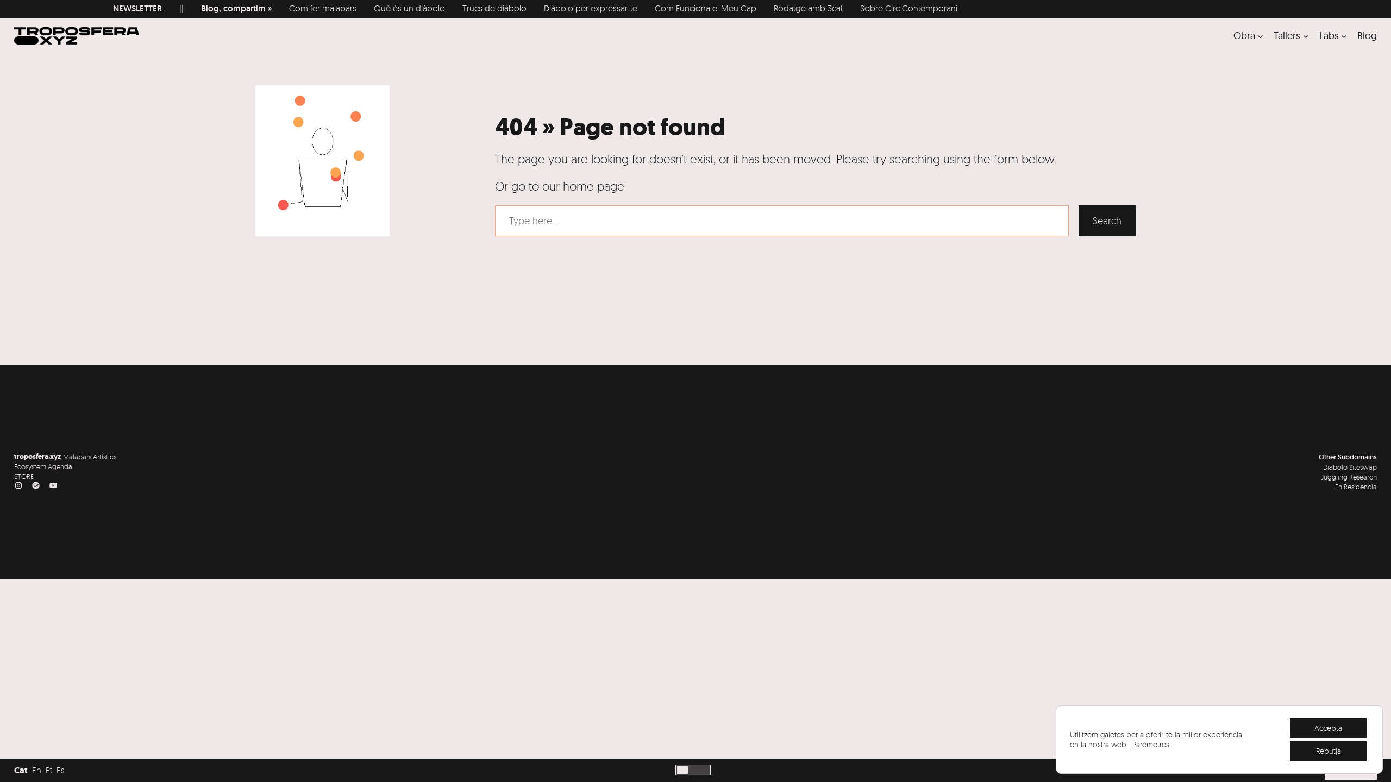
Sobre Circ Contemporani (864, 8)
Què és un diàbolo (364, 8)
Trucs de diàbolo (450, 8)
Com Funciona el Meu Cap (661, 8)
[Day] (682, 770)
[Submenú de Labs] (1344, 36)
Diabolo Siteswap (1350, 467)
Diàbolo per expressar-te (546, 8)
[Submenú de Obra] (1260, 36)
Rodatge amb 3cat (763, 8)
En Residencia (1356, 486)
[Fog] (703, 770)
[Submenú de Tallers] (1306, 36)
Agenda (60, 466)
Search (1107, 220)
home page (593, 186)
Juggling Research (1349, 476)
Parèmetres (1150, 744)
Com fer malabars (278, 8)
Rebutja (1328, 750)
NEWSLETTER (92, 8)
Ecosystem (30, 466)
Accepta (1328, 728)
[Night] (693, 770)
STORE (24, 476)
